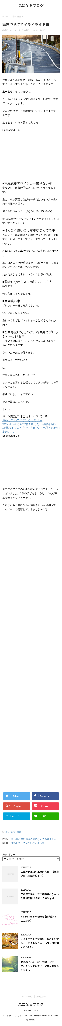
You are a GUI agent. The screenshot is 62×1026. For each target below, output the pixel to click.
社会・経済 (10, 832)
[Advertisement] (29, 154)
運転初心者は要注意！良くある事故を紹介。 (31, 424)
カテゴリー (8, 854)
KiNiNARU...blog (31, 1010)
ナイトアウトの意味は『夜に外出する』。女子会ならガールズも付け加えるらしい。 (40, 943)
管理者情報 (41, 996)
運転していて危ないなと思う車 (22, 420)
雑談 (19, 832)
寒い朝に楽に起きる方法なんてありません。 (35, 839)
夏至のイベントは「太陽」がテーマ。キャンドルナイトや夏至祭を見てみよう (40, 966)
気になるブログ (31, 5)
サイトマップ (27, 996)
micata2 (32, 1020)
